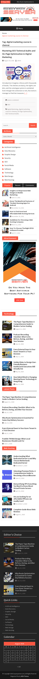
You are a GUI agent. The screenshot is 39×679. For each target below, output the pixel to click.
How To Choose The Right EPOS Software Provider (22, 229)
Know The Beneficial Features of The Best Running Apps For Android (22, 203)
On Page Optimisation (24, 111)
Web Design (9, 176)
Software (8, 169)
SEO (8, 105)
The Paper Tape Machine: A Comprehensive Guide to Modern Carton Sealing (24, 324)
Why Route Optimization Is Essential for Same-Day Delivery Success (18, 419)
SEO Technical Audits (12, 114)
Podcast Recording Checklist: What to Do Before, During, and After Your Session (23, 337)
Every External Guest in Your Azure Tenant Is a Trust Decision (24, 351)
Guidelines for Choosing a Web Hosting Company (21, 221)
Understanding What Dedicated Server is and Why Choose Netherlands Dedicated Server (25, 459)
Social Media (9, 165)
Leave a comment (13, 100)
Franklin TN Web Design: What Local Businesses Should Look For (16, 440)
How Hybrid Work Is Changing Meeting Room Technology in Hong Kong (25, 379)
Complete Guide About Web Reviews (25, 510)
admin (19, 61)
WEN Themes (25, 676)
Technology (9, 173)
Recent (17, 185)
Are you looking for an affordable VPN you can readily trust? (23, 499)
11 (10, 654)
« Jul (19, 667)
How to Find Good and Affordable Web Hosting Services (22, 212)
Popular (7, 185)
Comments (30, 185)
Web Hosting (9, 180)
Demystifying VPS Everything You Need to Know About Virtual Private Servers (25, 486)
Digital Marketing (12, 109)
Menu (20, 28)
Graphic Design (10, 154)
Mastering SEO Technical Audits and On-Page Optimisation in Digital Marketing (18, 53)
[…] (25, 93)
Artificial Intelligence (12, 147)
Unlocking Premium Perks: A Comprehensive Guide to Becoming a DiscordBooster (25, 473)
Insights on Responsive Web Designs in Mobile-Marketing (20, 193)
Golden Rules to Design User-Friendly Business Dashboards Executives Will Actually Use (25, 365)
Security (8, 158)
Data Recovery (10, 151)
